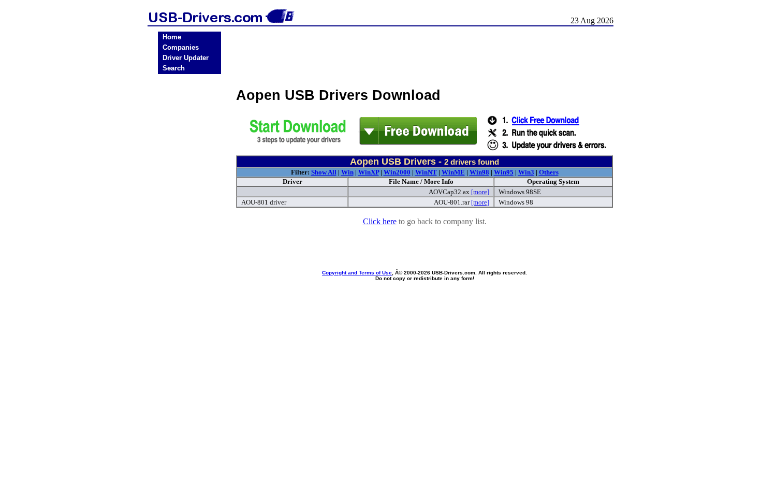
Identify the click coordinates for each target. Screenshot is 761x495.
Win (347, 172)
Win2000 (397, 172)
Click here (380, 221)
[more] (480, 192)
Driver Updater (186, 58)
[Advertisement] (189, 238)
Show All (323, 172)
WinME (453, 172)
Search (174, 68)
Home (172, 37)
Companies (181, 47)
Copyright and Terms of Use (357, 272)
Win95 (504, 172)
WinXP (368, 172)
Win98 (479, 172)
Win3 (526, 172)
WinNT (426, 172)
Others (549, 172)
